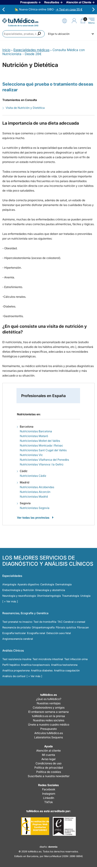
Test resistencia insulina (16, 659)
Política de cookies (48, 772)
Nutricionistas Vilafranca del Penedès (44, 459)
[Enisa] (64, 826)
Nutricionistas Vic (31, 455)
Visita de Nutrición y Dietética (25, 107)
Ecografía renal (36, 633)
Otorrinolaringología (49, 595)
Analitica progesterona (16, 670)
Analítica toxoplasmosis (35, 664)
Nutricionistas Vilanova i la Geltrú (41, 464)
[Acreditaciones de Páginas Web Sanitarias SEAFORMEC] (35, 826)
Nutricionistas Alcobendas (37, 487)
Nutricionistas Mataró (34, 436)
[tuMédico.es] (20, 20)
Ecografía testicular (14, 633)
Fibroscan (83, 627)
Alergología (9, 584)
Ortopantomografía (43, 627)
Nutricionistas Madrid (34, 496)
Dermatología (63, 584)
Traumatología (70, 595)
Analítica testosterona (64, 664)
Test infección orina (76, 659)
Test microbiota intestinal (47, 659)
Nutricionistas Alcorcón (35, 492)
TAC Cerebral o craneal (71, 621)
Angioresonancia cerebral (17, 638)
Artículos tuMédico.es (48, 733)
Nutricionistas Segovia (34, 508)
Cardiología (47, 584)
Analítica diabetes (42, 670)
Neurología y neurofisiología (19, 595)
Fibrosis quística (66, 627)
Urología (85, 595)
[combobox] (23, 33)
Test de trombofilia (44, 621)
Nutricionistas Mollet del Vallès (40, 440)
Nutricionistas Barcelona (36, 431)
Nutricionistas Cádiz (33, 475)
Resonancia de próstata (16, 627)
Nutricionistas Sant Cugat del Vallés (43, 450)
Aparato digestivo (28, 584)
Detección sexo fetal (58, 633)
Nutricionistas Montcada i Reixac (41, 445)
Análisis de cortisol (13, 676)
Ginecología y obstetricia (50, 590)
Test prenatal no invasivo (17, 621)
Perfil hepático (11, 664)
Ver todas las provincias (33, 517)
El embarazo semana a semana (48, 712)
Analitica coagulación (67, 670)
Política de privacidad (48, 767)
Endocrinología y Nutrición (18, 590)
